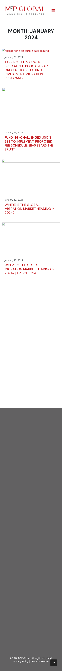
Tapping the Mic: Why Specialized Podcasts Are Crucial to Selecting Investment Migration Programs (27, 70)
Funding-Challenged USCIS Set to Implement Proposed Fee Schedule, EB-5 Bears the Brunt (29, 143)
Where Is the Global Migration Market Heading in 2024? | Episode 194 (30, 269)
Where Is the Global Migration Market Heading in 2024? (30, 209)
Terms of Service (40, 661)
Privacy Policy (20, 661)
